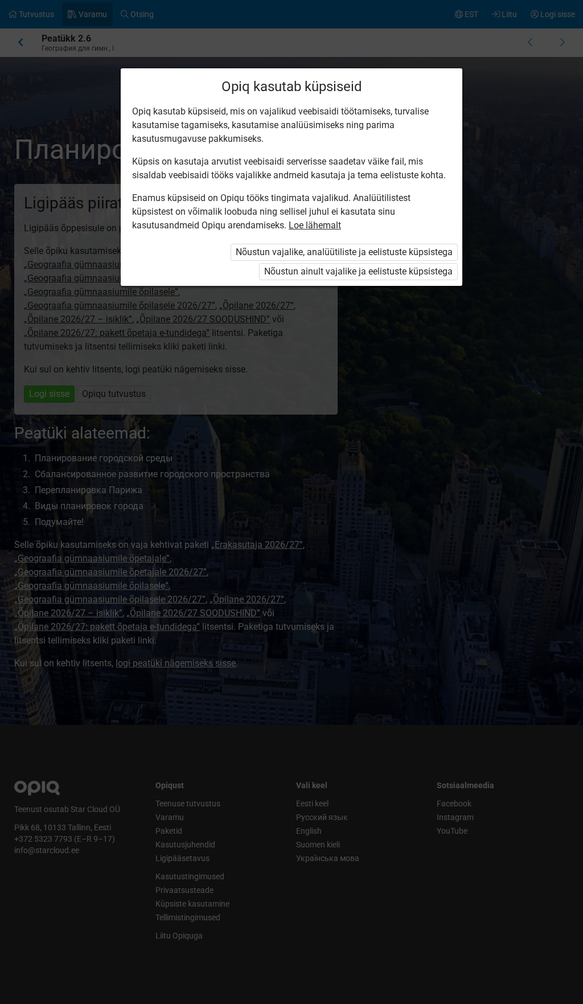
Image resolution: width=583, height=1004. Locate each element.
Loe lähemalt (315, 225)
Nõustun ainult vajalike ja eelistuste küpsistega (358, 271)
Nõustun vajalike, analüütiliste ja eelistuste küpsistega (344, 252)
